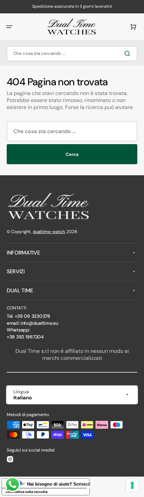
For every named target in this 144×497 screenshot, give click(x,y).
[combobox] (72, 53)
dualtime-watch (49, 231)
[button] (9, 26)
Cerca (72, 154)
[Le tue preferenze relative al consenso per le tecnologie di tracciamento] (132, 485)
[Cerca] (128, 53)
